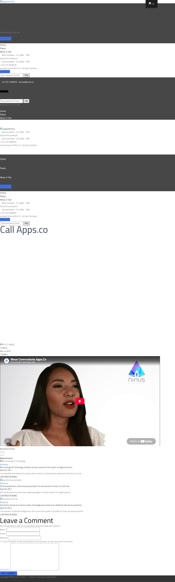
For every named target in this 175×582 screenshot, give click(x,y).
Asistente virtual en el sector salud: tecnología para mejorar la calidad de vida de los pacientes (41, 505)
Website (4, 537)
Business (4, 448)
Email (3, 533)
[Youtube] (7, 91)
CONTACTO (5, 38)
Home (3, 8)
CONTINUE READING (8, 476)
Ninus (4, 347)
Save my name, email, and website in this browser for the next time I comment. (38, 541)
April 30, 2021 (6, 470)
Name (3, 529)
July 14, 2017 (5, 351)
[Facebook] (2, 91)
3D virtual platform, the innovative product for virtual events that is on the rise (34, 486)
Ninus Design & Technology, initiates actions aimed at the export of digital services (36, 467)
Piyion (3, 17)
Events (12, 448)
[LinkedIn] (1, 91)
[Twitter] (6, 91)
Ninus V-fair (5, 26)
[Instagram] (4, 91)
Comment (5, 569)
